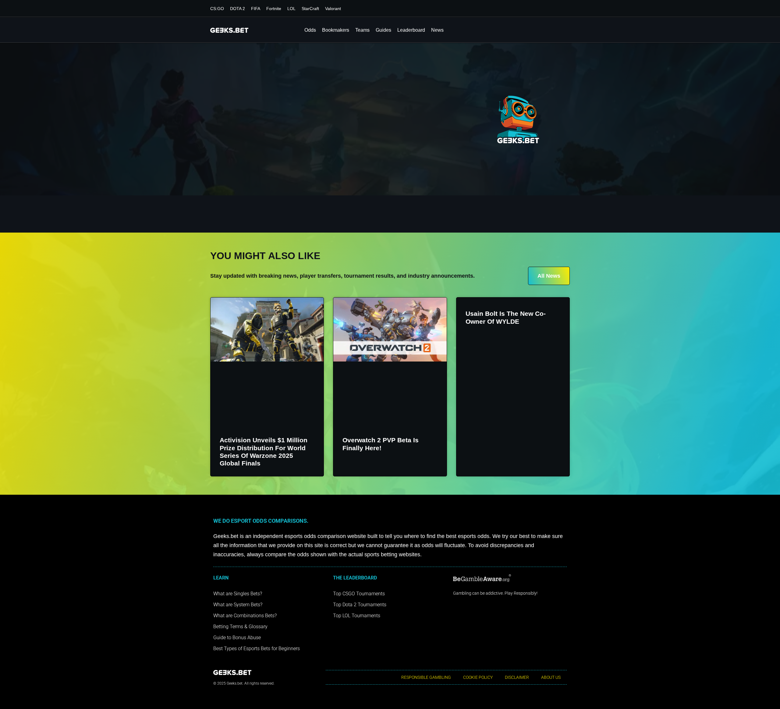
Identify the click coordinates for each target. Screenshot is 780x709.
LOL (291, 8)
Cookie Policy (478, 677)
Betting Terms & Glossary (240, 626)
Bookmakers (335, 30)
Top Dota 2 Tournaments (359, 604)
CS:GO (217, 8)
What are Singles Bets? (237, 594)
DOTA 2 (237, 8)
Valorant (333, 8)
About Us (551, 677)
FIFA (255, 8)
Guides (383, 30)
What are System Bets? (237, 604)
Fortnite (273, 8)
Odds (310, 30)
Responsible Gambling (426, 677)
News (437, 30)
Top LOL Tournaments (356, 615)
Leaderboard (411, 30)
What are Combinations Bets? (245, 615)
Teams (362, 30)
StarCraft (310, 8)
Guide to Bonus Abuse (237, 637)
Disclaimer (517, 677)
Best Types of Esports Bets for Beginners (256, 648)
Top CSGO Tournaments (359, 594)
